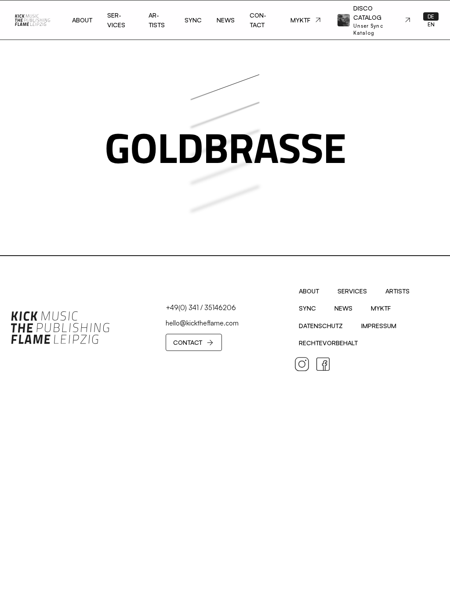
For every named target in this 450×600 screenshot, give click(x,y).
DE (431, 16)
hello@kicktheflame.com (202, 323)
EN (431, 24)
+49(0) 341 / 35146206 (201, 308)
